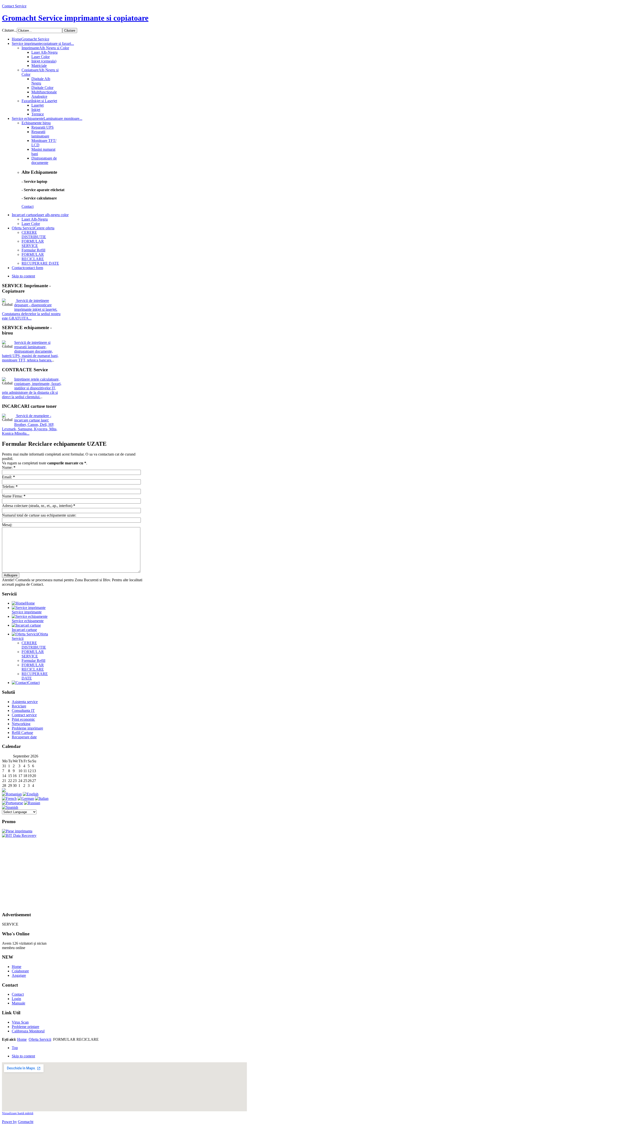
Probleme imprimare (27, 728)
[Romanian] (12, 794)
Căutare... (9, 30)
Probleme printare (25, 1027)
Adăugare (10, 575)
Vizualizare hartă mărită (17, 1113)
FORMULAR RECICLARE (33, 667)
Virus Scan (20, 1022)
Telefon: (10, 486)
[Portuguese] (12, 803)
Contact (28, 206)
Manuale (18, 1003)
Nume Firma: (13, 496)
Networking (21, 724)
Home (16, 967)
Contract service (24, 715)
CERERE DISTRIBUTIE (34, 645)
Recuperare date (24, 737)
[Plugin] (15, 416)
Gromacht (25, 1122)
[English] (30, 794)
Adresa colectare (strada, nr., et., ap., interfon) (38, 506)
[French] (9, 798)
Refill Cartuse (22, 732)
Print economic (23, 719)
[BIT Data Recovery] (19, 835)
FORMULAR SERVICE (33, 654)
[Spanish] (10, 807)
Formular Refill (33, 660)
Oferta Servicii (40, 1039)
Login (16, 999)
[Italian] (41, 798)
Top (15, 1048)
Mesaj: (7, 525)
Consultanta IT (23, 710)
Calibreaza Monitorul (28, 1031)
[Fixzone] (17, 831)
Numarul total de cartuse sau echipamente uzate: (39, 515)
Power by (9, 1122)
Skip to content (23, 276)
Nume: (8, 467)
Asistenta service (25, 702)
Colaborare (20, 971)
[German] (26, 798)
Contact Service (14, 6)
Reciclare (19, 706)
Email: (8, 477)
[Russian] (32, 803)
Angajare (19, 975)
